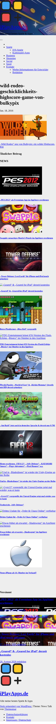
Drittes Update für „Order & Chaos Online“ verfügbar (24, 517)
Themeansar (10, 709)
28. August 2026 (8, 610)
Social (9, 61)
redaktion (21, 610)
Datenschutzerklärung (17, 714)
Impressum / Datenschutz (18, 720)
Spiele (9, 47)
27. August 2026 (8, 627)
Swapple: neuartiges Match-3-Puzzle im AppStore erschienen (26, 238)
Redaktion (17, 72)
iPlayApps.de (13, 27)
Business (10, 55)
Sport (9, 64)
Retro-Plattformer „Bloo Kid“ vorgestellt (18, 329)
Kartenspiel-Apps (21, 52)
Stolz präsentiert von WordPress (16, 706)
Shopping (11, 58)
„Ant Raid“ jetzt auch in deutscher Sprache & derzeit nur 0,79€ (27, 425)
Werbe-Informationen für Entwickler (30, 69)
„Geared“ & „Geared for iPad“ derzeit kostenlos (21, 291)
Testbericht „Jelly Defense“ (12, 505)
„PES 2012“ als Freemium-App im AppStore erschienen (24, 200)
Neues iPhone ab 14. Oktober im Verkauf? (18, 573)
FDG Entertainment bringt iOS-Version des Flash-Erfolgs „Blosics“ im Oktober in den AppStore (25, 345)
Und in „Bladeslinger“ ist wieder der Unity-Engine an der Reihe (28, 481)
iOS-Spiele (17, 50)
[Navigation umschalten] (1, 39)
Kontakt (10, 66)
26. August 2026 (8, 661)
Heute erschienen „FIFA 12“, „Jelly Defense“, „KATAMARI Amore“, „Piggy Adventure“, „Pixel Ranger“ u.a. (26, 465)
